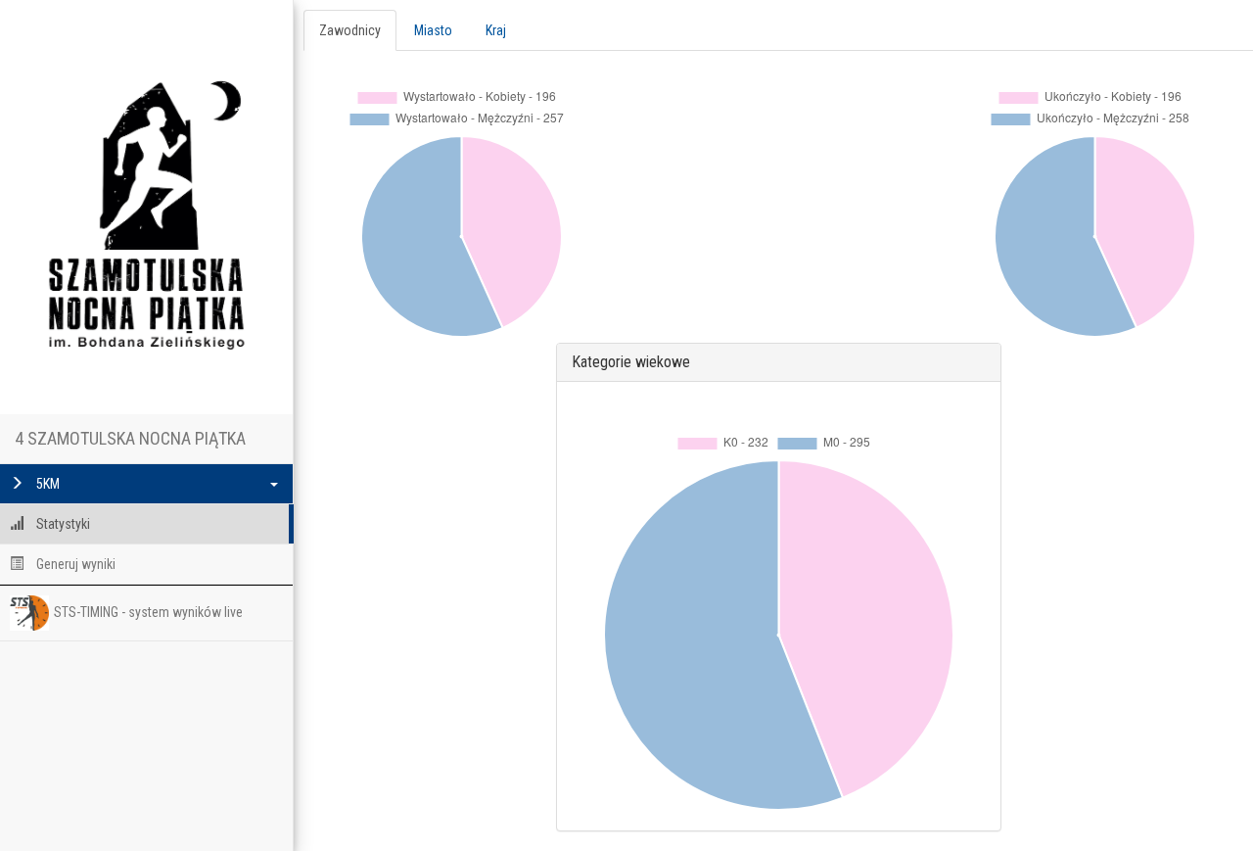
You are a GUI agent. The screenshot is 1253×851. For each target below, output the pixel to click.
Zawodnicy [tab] (350, 30)
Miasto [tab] (433, 30)
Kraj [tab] (496, 30)
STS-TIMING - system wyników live (148, 612)
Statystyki (61, 524)
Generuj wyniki (74, 564)
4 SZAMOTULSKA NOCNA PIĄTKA (130, 438)
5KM (46, 484)
